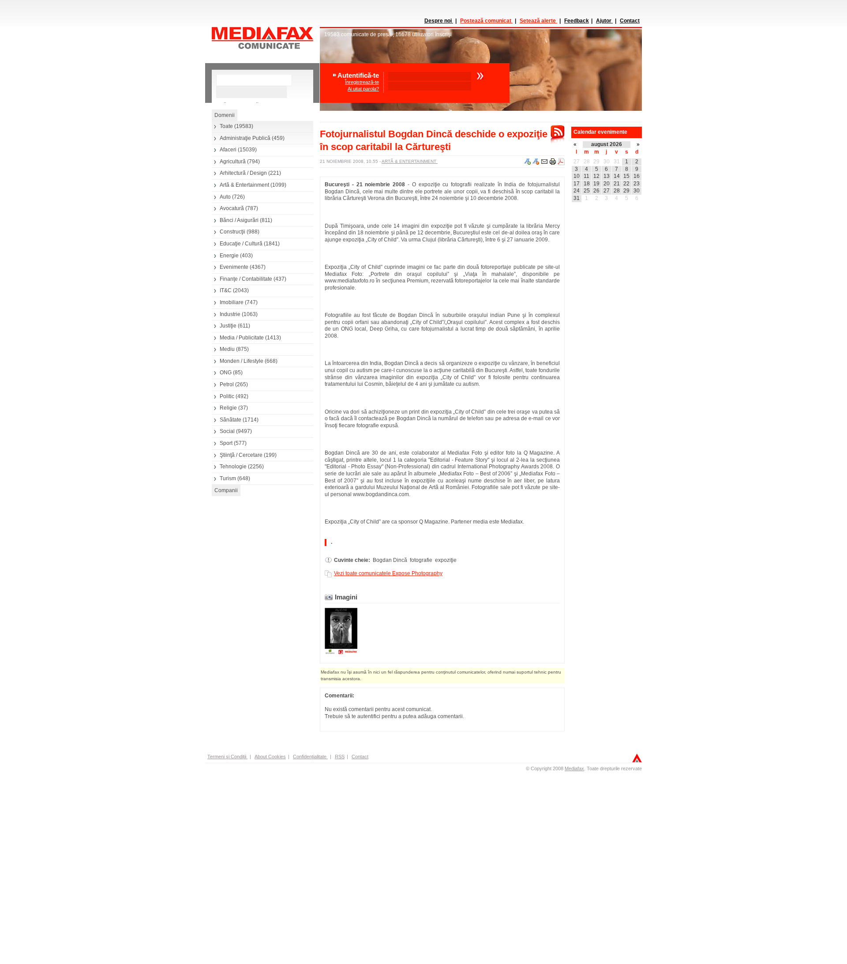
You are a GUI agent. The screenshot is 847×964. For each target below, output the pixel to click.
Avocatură (232, 208)
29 (596, 161)
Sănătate (230, 420)
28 (587, 161)
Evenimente (234, 267)
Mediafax (574, 768)
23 (636, 184)
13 (606, 176)
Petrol (227, 384)
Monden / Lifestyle (241, 361)
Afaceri (228, 150)
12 (596, 176)
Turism (228, 478)
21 (617, 184)
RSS (340, 756)
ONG (226, 372)
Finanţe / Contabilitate (246, 279)
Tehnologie (233, 466)
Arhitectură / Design (243, 173)
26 (596, 191)
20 (606, 184)
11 (586, 176)
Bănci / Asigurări (239, 220)
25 (587, 191)
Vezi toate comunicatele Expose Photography (388, 573)
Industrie (230, 314)
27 (576, 161)
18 (587, 184)
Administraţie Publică (245, 138)
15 (626, 176)
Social (227, 431)
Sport (226, 443)
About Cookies (270, 756)
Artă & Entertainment (244, 185)
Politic (227, 396)
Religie (228, 408)
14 (617, 176)
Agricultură (233, 161)
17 (576, 184)
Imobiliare (232, 302)
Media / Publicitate (242, 338)
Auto (225, 197)
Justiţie (228, 326)
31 (617, 161)
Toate (226, 126)
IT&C (226, 290)
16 (636, 176)
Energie (229, 255)
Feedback (576, 21)
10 (576, 176)
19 (596, 184)
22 (626, 184)
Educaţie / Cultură (241, 244)
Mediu (227, 349)
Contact (630, 21)
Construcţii (232, 232)
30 (606, 161)
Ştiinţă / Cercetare (241, 455)
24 (576, 191)
